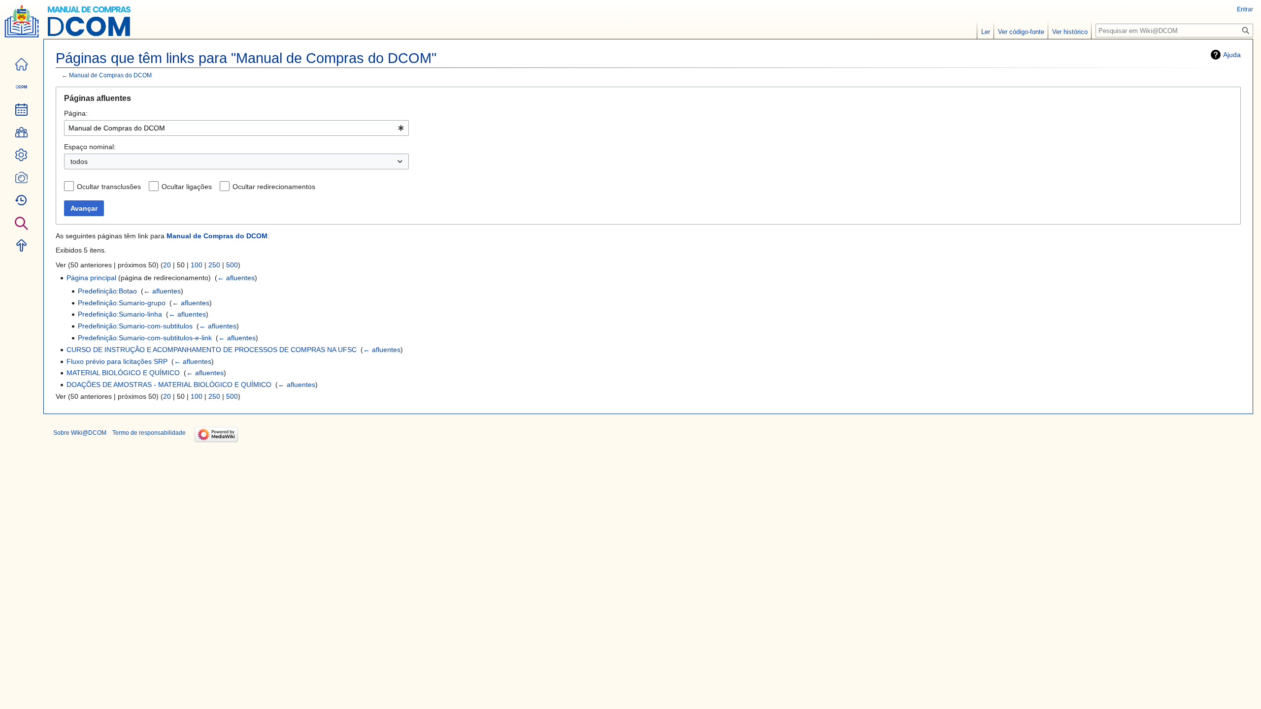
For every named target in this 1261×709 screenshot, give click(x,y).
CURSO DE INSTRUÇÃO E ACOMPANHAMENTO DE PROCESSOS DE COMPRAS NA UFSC (211, 350)
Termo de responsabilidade (149, 432)
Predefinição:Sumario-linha (120, 314)
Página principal (91, 278)
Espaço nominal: (90, 147)
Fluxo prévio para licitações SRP (116, 361)
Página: (76, 113)
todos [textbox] (79, 161)
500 (232, 265)
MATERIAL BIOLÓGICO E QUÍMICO (123, 373)
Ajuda (1232, 55)
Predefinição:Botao (107, 291)
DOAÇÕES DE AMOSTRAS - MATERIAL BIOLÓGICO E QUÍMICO (168, 384)
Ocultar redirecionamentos (273, 187)
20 (167, 265)
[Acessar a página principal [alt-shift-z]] (22, 64)
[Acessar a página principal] (21, 27)
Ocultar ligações (187, 187)
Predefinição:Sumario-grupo (122, 303)
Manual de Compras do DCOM (110, 75)
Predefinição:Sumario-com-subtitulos (135, 326)
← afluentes (236, 278)
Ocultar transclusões (109, 187)
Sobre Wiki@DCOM (79, 432)
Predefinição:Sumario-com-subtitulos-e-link (145, 338)
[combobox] (236, 128)
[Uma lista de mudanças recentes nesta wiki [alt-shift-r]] (22, 200)
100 (196, 265)
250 (214, 265)
